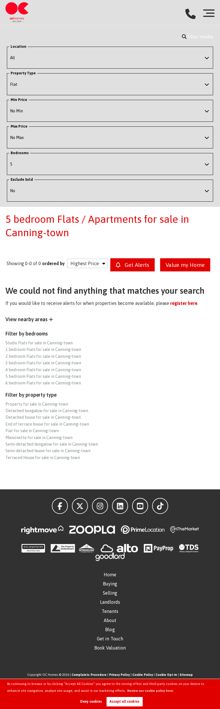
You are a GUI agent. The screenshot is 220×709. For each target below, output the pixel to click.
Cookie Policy (142, 674)
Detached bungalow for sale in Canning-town (46, 410)
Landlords (110, 602)
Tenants (110, 611)
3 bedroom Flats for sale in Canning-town (43, 363)
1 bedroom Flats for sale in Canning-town (43, 349)
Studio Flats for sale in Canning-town (39, 343)
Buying (110, 583)
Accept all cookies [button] (124, 702)
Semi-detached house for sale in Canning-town (48, 450)
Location (19, 46)
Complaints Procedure (89, 674)
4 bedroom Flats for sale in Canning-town (43, 370)
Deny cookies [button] (91, 702)
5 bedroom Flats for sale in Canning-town (43, 376)
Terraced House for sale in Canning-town (42, 457)
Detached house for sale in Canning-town (43, 417)
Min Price (19, 100)
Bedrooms (20, 153)
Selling (110, 592)
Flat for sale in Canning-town (32, 430)
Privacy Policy (119, 674)
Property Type (23, 73)
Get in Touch (110, 638)
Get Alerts (136, 265)
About (110, 620)
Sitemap (186, 674)
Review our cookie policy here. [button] (150, 690)
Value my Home (185, 265)
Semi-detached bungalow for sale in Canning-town (51, 444)
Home (110, 574)
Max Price (19, 126)
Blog (110, 629)
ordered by (53, 263)
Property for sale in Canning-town (36, 404)
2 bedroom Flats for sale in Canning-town (43, 356)
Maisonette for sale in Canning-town (38, 437)
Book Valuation (110, 647)
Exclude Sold (22, 179)
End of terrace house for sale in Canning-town (47, 424)
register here (183, 303)
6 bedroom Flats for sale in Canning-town (43, 383)
